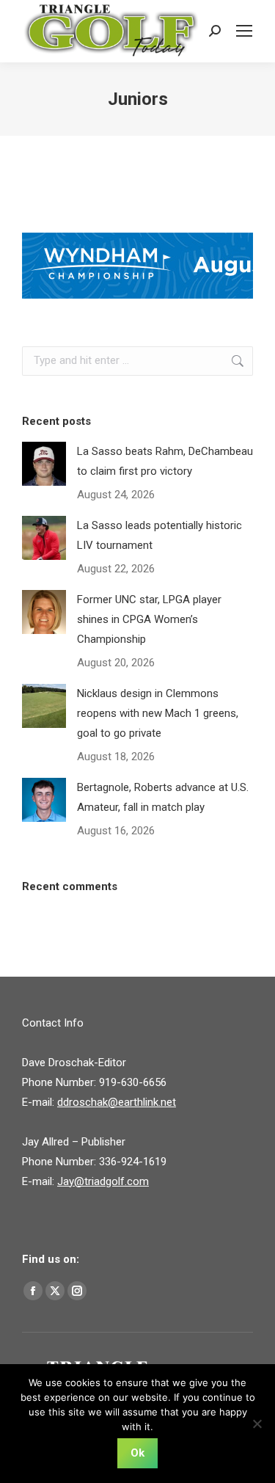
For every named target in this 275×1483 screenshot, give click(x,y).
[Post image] (44, 464)
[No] (256, 1423)
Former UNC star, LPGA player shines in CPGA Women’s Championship (149, 619)
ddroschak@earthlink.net (116, 1102)
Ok (137, 1453)
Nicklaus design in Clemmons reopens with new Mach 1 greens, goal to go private (157, 713)
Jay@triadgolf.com (103, 1181)
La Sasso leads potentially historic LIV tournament (159, 535)
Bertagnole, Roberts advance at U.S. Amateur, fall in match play (163, 797)
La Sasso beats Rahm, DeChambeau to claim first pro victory (165, 461)
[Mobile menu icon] (244, 31)
